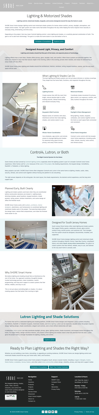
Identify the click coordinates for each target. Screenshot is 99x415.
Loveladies (17, 362)
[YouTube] (53, 412)
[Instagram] (56, 412)
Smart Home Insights (34, 396)
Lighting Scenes (47, 91)
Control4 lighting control (33, 162)
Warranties (54, 387)
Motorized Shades (77, 91)
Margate (82, 360)
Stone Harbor (9, 362)
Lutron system (17, 330)
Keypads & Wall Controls (50, 112)
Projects (67, 3)
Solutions (47, 3)
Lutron (28, 164)
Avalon (88, 360)
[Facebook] (43, 412)
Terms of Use (90, 412)
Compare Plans (56, 382)
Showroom (31, 394)
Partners (82, 3)
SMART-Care (55, 380)
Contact (61, 7)
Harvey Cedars (26, 362)
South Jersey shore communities (74, 243)
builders (27, 205)
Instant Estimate (58, 3)
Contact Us (31, 401)
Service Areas (38, 3)
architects (34, 205)
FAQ (52, 384)
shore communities (48, 362)
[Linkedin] (49, 412)
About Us (90, 3)
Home (30, 3)
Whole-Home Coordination (51, 132)
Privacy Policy (55, 389)
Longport (77, 360)
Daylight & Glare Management (81, 112)
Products (74, 3)
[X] (46, 412)
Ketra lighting (52, 324)
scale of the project (46, 164)
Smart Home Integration (79, 132)
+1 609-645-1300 (80, 399)
